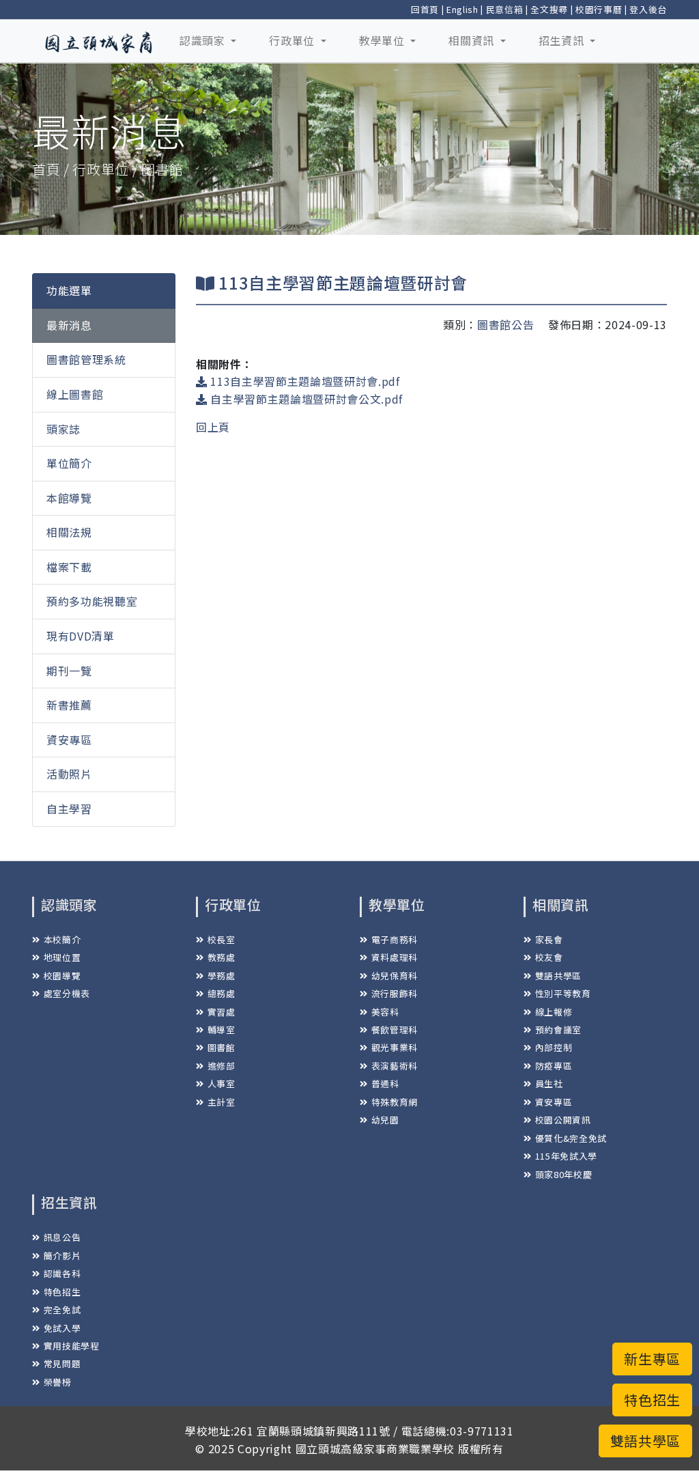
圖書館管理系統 (86, 359)
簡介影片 (62, 1255)
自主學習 (69, 808)
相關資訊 (472, 40)
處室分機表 (67, 993)
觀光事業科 (394, 1047)
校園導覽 (62, 975)
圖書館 (222, 1047)
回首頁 (425, 9)
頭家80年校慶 (563, 1174)
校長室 (222, 939)
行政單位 (293, 40)
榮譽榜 (58, 1381)
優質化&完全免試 (571, 1138)
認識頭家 (204, 40)
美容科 (385, 1011)
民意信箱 (505, 9)
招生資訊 (563, 40)
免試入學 (62, 1327)
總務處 (222, 993)
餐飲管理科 (394, 1029)
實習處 (222, 1011)
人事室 (222, 1083)
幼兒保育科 (394, 975)
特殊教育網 (394, 1101)
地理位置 (62, 957)
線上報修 (553, 1011)
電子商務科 (394, 939)
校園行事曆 (598, 9)
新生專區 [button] (652, 1359)
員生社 (549, 1083)
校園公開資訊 (563, 1119)
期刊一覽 (69, 670)
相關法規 (69, 532)
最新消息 (69, 325)
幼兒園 (385, 1119)
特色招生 (62, 1291)
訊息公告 (62, 1237)
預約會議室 (558, 1029)
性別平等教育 (563, 993)
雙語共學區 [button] (645, 1441)
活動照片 (69, 774)
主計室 (222, 1101)
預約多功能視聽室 (91, 601)
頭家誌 (63, 429)
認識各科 (62, 1273)
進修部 (222, 1065)
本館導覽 (69, 498)
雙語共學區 (558, 975)
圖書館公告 (505, 324)
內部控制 (553, 1047)
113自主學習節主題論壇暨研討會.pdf (304, 381)
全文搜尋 (549, 9)
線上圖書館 (74, 394)
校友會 (549, 957)
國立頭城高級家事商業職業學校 (375, 1448)
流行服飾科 (394, 993)
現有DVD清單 (80, 636)
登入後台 (648, 9)
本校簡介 (62, 939)
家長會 (549, 939)
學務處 (222, 975)
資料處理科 (394, 957)
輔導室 (222, 1029)
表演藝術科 (394, 1065)
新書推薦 (69, 705)
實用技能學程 (72, 1345)
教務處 (222, 957)
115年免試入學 (566, 1155)
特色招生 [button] (652, 1400)
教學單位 (383, 40)
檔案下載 (69, 567)
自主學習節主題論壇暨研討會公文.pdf (305, 399)
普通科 (385, 1083)
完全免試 (62, 1309)
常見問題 (62, 1363)
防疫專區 (553, 1065)
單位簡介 (69, 463)
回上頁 (213, 427)
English (462, 9)
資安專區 (69, 739)
